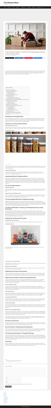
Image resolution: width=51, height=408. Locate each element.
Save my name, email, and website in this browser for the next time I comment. (18, 384)
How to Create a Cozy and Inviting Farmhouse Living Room (14, 360)
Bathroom (17, 7)
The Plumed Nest (11, 3)
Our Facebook (39, 7)
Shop (43, 7)
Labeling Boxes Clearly (11, 102)
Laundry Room (23, 7)
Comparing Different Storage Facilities (12, 94)
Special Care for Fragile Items (11, 103)
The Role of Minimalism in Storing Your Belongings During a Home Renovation (17, 99)
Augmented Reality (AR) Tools (12, 108)
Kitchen (13, 7)
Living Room (28, 7)
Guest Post (9, 7)
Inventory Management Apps (11, 106)
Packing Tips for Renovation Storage (11, 100)
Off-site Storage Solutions (10, 95)
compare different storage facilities (35, 178)
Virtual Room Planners (10, 107)
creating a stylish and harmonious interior (32, 274)
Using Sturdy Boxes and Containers (12, 101)
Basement (5, 397)
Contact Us (33, 7)
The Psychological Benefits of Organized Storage (13, 98)
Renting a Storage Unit (10, 96)
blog (6, 359)
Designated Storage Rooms (11, 93)
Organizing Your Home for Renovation (11, 104)
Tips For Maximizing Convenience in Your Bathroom (13, 361)
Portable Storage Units (11, 92)
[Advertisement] (25, 14)
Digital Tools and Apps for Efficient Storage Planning (14, 105)
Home (5, 7)
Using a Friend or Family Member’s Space (13, 97)
